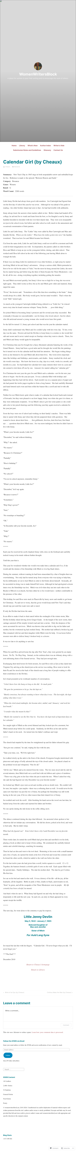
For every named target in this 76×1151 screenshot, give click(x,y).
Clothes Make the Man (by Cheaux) (59, 992)
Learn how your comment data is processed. (47, 1032)
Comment (66, 1025)
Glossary (47, 150)
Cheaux (7, 167)
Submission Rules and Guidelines (27, 150)
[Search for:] (13, 1069)
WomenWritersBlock (38, 74)
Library (22, 146)
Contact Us (58, 150)
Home (14, 146)
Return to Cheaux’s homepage (38, 964)
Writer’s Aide (59, 146)
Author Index (45, 146)
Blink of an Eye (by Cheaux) (13, 992)
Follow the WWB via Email (13, 1041)
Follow (8, 1055)
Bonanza (17, 167)
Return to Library (38, 969)
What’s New (33, 146)
